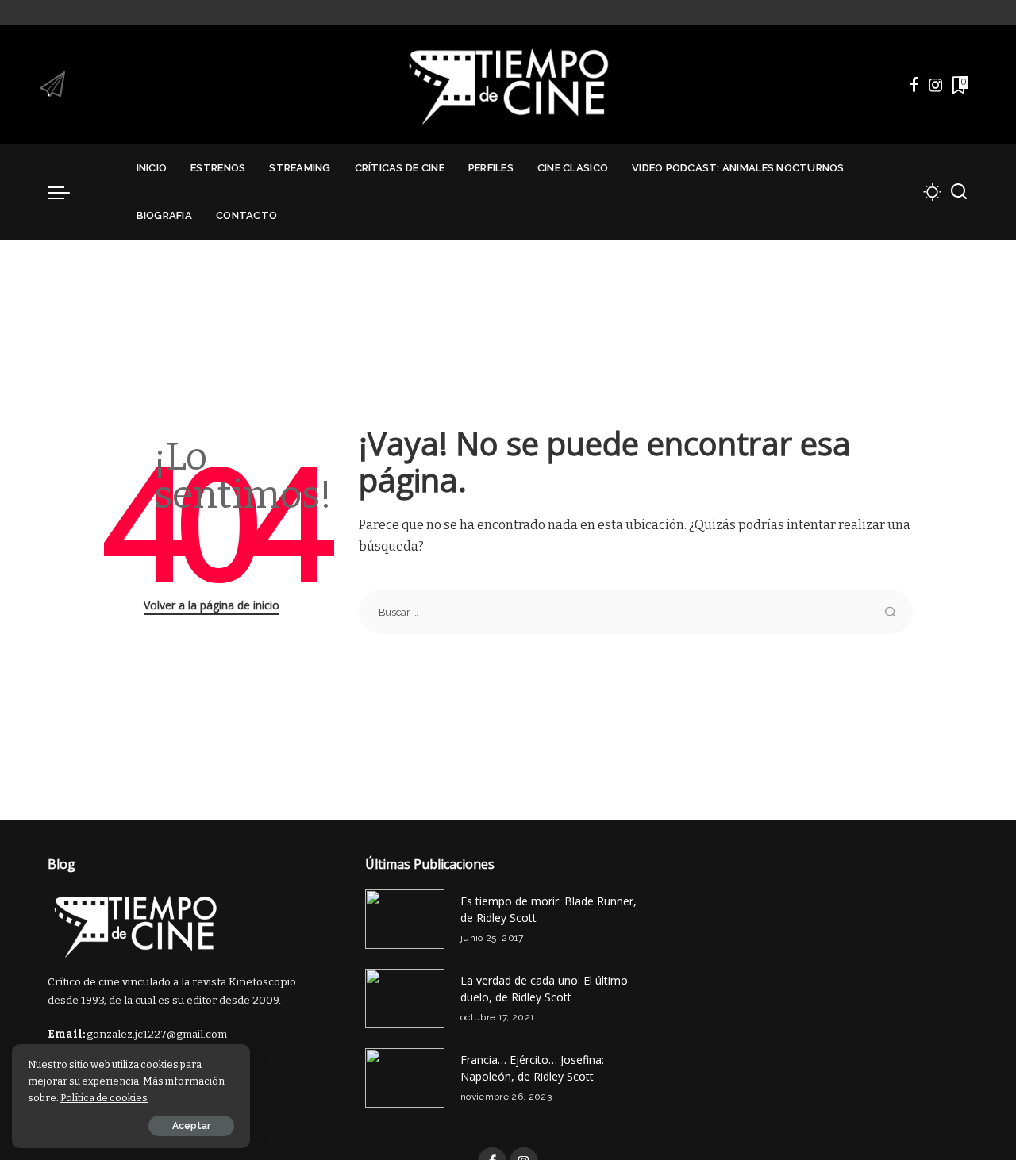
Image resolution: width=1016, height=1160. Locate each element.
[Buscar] (958, 192)
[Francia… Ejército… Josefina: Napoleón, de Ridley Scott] (404, 1078)
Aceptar (191, 1125)
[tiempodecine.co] (507, 85)
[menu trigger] (67, 192)
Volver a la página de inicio (211, 605)
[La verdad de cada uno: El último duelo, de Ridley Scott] (404, 998)
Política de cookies (104, 1098)
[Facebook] (914, 85)
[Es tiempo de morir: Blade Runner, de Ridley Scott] (404, 919)
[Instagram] (936, 85)
